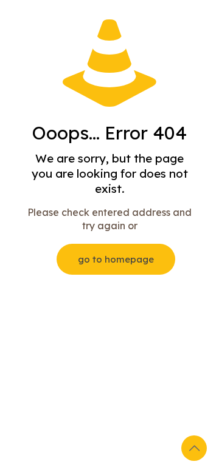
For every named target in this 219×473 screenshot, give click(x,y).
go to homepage (116, 259)
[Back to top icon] (194, 448)
